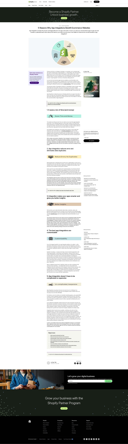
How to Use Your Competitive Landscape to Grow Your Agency (60, 346)
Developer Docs (60, 422)
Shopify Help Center (90, 422)
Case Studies (41, 5)
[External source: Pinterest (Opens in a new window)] (99, 439)
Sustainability (45, 432)
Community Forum (89, 424)
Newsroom (45, 430)
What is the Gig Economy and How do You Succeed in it (59, 336)
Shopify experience (66, 130)
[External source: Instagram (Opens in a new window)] (91, 439)
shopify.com (86, 1)
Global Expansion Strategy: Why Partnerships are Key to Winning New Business (63, 345)
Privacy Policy (54, 439)
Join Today (64, 18)
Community (45, 1)
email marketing (67, 84)
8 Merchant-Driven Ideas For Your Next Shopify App (63, 354)
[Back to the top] (29, 421)
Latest (46, 5)
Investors (44, 428)
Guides (73, 426)
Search (97, 5)
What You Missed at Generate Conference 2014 (58, 339)
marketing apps (54, 213)
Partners (58, 428)
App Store (59, 426)
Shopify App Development (88, 183)
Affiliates (58, 430)
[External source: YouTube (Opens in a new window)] (89, 439)
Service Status (89, 428)
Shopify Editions (46, 424)
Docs (40, 1)
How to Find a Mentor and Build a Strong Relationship (59, 343)
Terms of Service (42, 439)
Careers (44, 426)
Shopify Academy (52, 1)
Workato (51, 220)
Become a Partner (34, 82)
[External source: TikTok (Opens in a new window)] (94, 439)
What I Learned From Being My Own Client (57, 335)
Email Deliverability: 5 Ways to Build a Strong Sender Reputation (60, 338)
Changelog (74, 432)
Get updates (91, 140)
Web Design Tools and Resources (89, 178)
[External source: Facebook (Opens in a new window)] (75, 363)
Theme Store (59, 424)
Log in (91, 1)
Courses (73, 428)
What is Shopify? (46, 422)
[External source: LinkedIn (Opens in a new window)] (80, 363)
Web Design (86, 232)
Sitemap (60, 439)
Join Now (96, 1)
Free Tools (74, 430)
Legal (48, 439)
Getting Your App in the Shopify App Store (65, 190)
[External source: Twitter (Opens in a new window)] (78, 363)
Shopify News (34, 5)
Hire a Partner (88, 426)
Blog (29, 5)
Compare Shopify (75, 424)
